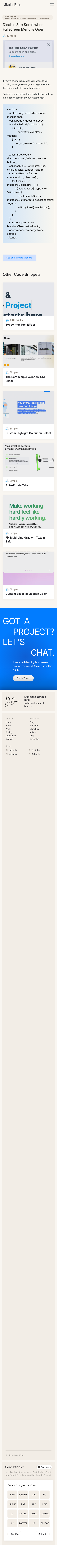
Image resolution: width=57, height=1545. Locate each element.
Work (8, 729)
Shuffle (15, 1534)
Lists (32, 735)
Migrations (11, 735)
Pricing (9, 732)
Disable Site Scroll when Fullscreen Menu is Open (26, 18)
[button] (52, 4)
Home (8, 722)
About (8, 725)
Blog (32, 722)
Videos (33, 732)
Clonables (34, 729)
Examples (34, 739)
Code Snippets (11, 16)
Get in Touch (23, 678)
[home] (12, 4)
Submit (42, 1534)
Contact (9, 739)
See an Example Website (19, 257)
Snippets (34, 725)
